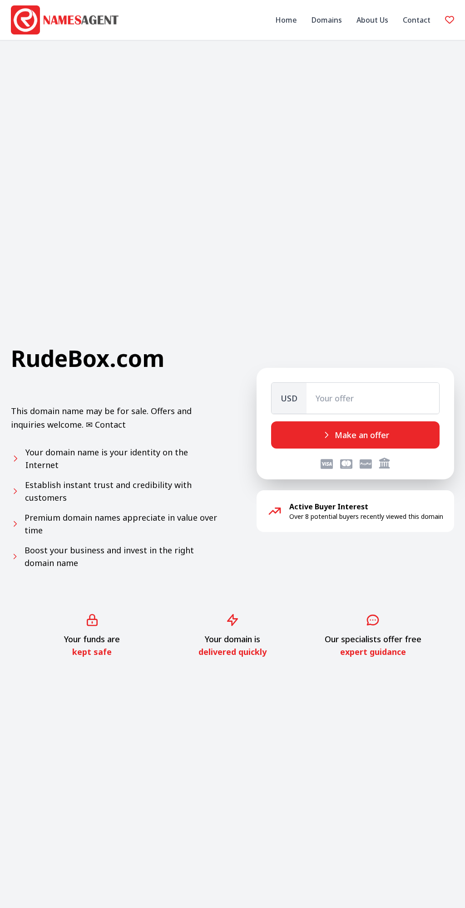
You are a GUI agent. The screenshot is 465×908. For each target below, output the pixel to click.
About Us (372, 20)
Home (286, 20)
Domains (327, 20)
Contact (416, 20)
